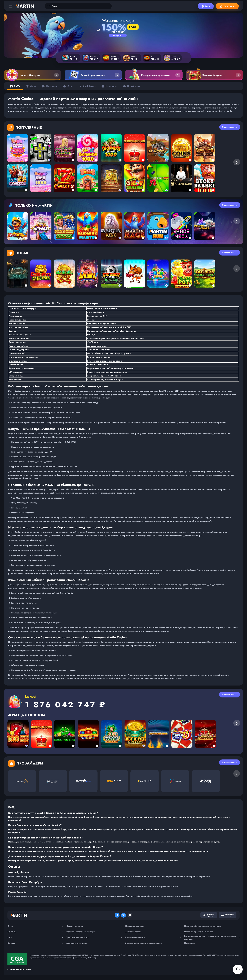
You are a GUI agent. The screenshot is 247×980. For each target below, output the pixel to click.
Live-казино (51, 86)
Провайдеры (133, 86)
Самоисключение (94, 926)
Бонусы (35, 943)
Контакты (35, 931)
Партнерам (212, 943)
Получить (118, 35)
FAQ (35, 937)
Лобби (17, 86)
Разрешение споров (153, 937)
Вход (207, 6)
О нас (35, 926)
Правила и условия (153, 926)
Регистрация (229, 6)
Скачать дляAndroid (229, 915)
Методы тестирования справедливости (153, 943)
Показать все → (229, 127)
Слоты (33, 86)
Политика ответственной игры (94, 931)
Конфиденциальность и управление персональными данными (212, 937)
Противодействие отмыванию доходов (212, 926)
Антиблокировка (153, 931)
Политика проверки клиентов (212, 931)
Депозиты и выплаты (94, 943)
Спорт (70, 86)
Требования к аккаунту (94, 937)
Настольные (111, 86)
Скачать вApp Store (210, 915)
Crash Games (89, 86)
